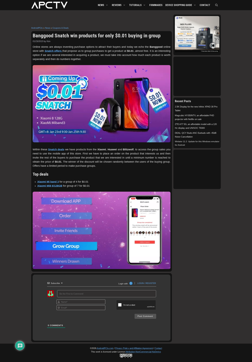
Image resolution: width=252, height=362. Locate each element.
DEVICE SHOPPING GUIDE (178, 5)
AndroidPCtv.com (105, 348)
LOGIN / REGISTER (146, 283)
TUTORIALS (135, 5)
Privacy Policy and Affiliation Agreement (134, 348)
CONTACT (205, 5)
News (47, 28)
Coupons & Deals (60, 28)
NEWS (101, 5)
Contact (158, 348)
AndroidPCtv (37, 28)
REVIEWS (116, 5)
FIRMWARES (155, 5)
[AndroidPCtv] (49, 5)
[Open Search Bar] (216, 5)
